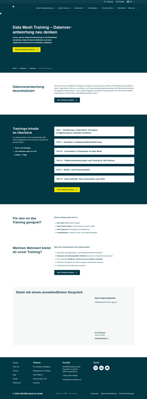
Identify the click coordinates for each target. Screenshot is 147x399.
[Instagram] (95, 368)
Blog (14, 375)
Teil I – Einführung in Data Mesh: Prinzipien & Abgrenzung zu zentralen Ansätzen (77, 131)
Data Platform (38, 375)
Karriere (15, 371)
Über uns (16, 367)
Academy (109, 2)
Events (15, 379)
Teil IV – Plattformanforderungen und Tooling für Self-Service (85, 160)
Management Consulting (41, 371)
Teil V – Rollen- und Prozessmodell (73, 170)
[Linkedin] (101, 368)
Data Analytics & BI (40, 379)
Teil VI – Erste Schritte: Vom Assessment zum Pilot (80, 179)
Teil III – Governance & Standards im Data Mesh (79, 151)
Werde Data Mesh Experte (25, 49)
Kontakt (121, 2)
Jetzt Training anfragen (65, 100)
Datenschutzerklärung (108, 393)
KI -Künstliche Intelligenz (42, 367)
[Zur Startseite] (22, 8)
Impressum (94, 393)
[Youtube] (107, 368)
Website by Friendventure (67, 393)
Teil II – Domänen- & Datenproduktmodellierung (79, 142)
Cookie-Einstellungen (126, 393)
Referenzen (17, 383)
